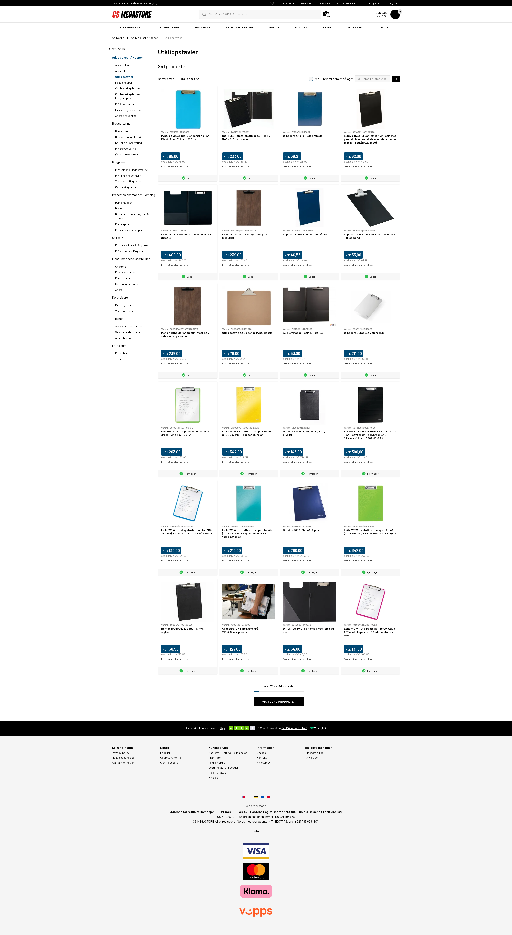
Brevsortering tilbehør (128, 137)
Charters (120, 266)
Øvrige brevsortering (127, 154)
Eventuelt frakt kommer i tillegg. (175, 166)
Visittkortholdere (125, 311)
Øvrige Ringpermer (126, 187)
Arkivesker (121, 71)
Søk (396, 78)
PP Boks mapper (125, 104)
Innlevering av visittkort (129, 110)
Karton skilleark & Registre (131, 245)
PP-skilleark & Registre (129, 251)
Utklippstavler (124, 76)
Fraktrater (215, 757)
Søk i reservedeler (346, 3)
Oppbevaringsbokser (128, 88)
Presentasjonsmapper (128, 230)
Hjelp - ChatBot (218, 772)
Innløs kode (323, 3)
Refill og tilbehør (125, 305)
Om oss (261, 752)
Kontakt (262, 757)
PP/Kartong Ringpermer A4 (131, 169)
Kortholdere (120, 297)
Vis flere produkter (279, 701)
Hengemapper (123, 82)
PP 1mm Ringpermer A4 (129, 175)
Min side (213, 777)
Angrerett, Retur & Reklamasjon (228, 752)
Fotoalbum (119, 345)
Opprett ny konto (372, 3)
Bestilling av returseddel (223, 767)
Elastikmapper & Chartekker (131, 259)
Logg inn (392, 3)
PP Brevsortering (125, 148)
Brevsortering (121, 123)
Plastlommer (123, 278)
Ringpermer (120, 162)
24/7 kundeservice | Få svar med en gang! (136, 3)
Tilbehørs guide (314, 752)
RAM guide (311, 757)
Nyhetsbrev (264, 762)
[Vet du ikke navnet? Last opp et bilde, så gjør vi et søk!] (326, 14)
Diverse (119, 208)
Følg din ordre (217, 762)
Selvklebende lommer (128, 332)
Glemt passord (169, 762)
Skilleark (117, 237)
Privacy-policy (120, 752)
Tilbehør (117, 318)
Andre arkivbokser (126, 115)
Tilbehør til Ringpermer (128, 181)
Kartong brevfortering (128, 142)
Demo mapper (123, 202)
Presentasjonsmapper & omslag (133, 195)
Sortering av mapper (127, 284)
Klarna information (123, 762)
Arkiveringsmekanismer (129, 326)
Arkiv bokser (122, 65)
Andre (118, 289)
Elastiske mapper (125, 272)
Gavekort (306, 3)
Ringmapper (122, 224)
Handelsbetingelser (123, 757)
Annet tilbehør (123, 338)
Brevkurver (121, 131)
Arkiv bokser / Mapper (127, 57)
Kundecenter (287, 3)
